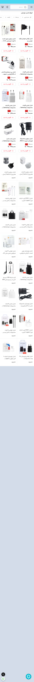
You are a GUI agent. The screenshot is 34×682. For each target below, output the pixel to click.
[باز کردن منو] (31, 7)
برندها (17, 17)
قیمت (8, 17)
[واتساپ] (3, 679)
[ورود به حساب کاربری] (7, 7)
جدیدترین (26, 17)
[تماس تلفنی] (3, 674)
